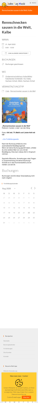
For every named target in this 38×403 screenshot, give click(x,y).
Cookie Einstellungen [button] (14, 397)
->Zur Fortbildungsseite (10, 139)
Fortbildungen (7, 348)
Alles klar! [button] (26, 397)
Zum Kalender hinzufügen (17, 53)
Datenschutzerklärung (19, 394)
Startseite (6, 341)
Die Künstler (7, 352)
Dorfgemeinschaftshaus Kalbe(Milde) (18, 76)
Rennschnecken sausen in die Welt (22, 91)
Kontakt (6, 356)
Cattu (7, 91)
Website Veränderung (10, 371)
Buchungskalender (9, 345)
